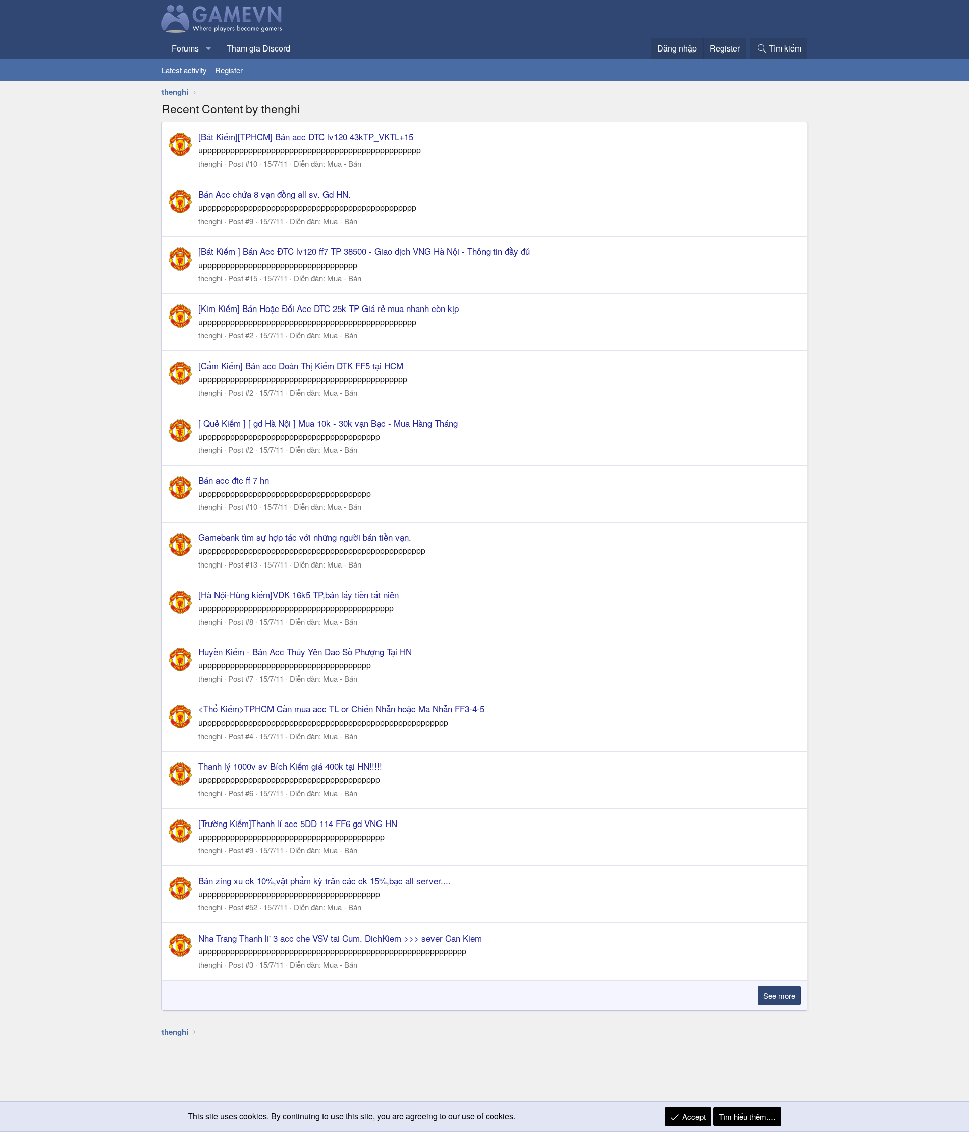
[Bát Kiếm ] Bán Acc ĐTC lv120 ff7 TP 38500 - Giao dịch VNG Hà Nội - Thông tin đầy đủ (364, 251)
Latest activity (184, 70)
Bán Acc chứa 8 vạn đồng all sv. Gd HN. (274, 194)
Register (229, 70)
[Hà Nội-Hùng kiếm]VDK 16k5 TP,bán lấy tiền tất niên (298, 594)
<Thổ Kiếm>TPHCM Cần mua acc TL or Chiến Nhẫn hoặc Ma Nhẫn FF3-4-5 (341, 708)
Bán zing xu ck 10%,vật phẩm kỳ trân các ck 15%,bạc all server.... (324, 880)
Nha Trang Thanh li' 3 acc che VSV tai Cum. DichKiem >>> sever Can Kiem (340, 938)
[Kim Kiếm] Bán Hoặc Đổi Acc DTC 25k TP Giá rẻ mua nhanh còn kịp (328, 308)
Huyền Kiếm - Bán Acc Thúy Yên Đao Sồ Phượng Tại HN (305, 651)
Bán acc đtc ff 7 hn (233, 480)
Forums (185, 48)
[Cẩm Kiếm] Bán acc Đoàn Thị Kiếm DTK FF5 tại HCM (300, 365)
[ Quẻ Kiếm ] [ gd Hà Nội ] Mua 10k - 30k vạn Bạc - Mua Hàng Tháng (328, 423)
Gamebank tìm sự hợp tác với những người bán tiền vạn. (304, 537)
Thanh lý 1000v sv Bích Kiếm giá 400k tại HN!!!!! (290, 766)
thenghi (210, 163)
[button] (208, 48)
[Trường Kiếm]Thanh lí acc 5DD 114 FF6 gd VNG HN (297, 823)
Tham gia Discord (258, 48)
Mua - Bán (344, 163)
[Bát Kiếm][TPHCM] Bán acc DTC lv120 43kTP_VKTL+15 (305, 136)
